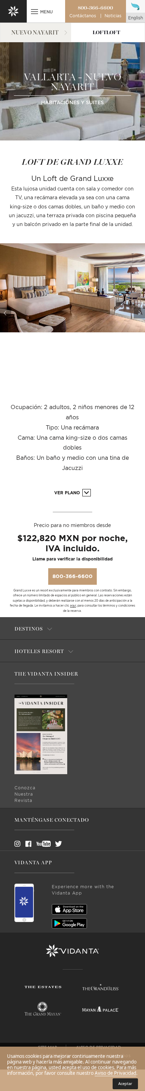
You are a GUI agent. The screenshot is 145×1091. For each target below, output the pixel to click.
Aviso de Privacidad (115, 1073)
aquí (73, 605)
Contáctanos (82, 16)
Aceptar (125, 1083)
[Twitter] (52, 844)
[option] (72, 287)
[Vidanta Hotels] (72, 951)
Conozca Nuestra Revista (25, 794)
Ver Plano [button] (67, 493)
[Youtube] (41, 844)
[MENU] (34, 12)
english (135, 18)
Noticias (113, 16)
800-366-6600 (95, 8)
